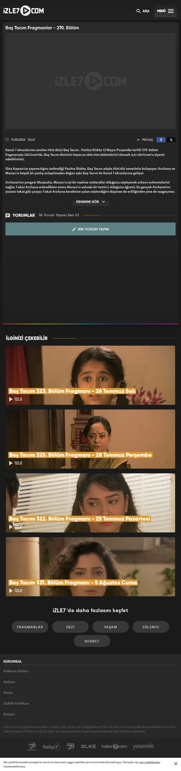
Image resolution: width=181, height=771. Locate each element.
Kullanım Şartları (16, 671)
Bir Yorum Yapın (93, 229)
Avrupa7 (70, 746)
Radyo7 (51, 746)
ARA (145, 11)
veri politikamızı (150, 762)
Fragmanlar (30, 627)
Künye (8, 692)
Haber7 (114, 746)
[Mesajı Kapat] (175, 764)
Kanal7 (32, 746)
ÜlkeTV (88, 746)
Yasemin (143, 746)
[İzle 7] (24, 10)
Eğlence (151, 627)
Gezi (70, 627)
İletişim (9, 714)
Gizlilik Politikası (16, 703)
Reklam (9, 682)
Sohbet (92, 641)
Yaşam (110, 627)
